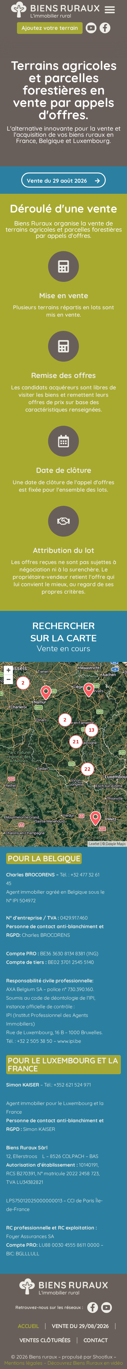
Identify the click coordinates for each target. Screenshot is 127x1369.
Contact (96, 1340)
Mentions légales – (25, 1363)
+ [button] (8, 670)
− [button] (8, 679)
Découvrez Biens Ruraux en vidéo (85, 1363)
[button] (109, 9)
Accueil (28, 1326)
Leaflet (94, 844)
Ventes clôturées (45, 1340)
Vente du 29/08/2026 (80, 1326)
